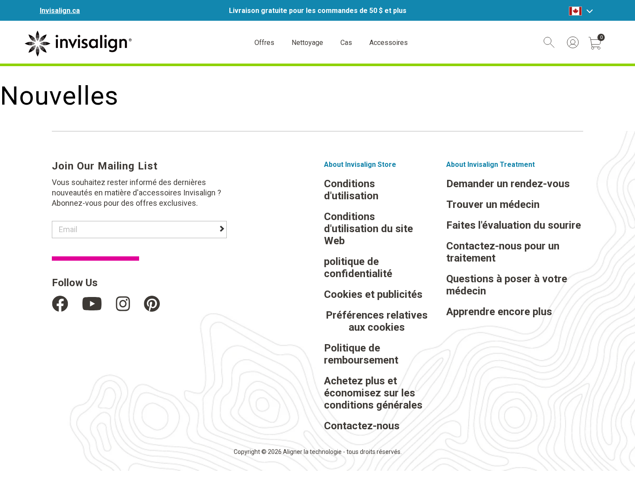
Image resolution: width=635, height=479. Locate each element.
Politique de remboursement (361, 354)
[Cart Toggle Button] (594, 43)
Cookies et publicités (373, 294)
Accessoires (388, 42)
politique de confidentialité (358, 267)
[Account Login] (573, 42)
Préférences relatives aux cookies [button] (377, 321)
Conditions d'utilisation (351, 190)
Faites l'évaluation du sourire (513, 225)
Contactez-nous (362, 426)
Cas (346, 42)
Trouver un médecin (493, 204)
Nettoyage (307, 42)
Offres (264, 42)
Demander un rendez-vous (508, 184)
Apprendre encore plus (499, 312)
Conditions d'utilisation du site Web (368, 229)
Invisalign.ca (60, 10)
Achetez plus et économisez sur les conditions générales (373, 393)
